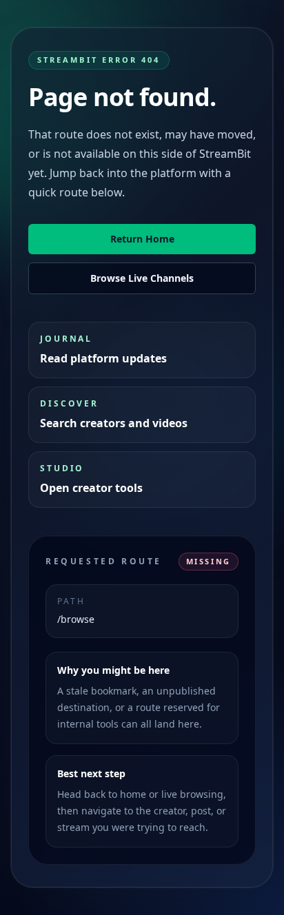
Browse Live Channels (142, 278)
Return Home (142, 238)
